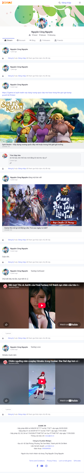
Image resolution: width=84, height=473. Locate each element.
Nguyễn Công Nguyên (19, 49)
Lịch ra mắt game (65, 461)
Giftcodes (77, 461)
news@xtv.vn (49, 436)
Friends (60, 40)
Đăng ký (11, 58)
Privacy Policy (52, 461)
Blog (33, 40)
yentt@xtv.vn (49, 446)
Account (22, 40)
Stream (9, 40)
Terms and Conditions (37, 461)
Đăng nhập (66, 3)
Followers (46, 40)
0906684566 (46, 449)
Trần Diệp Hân (15, 155)
